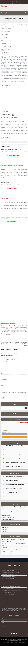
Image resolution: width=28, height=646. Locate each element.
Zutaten (8, 218)
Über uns (3, 618)
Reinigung (13, 186)
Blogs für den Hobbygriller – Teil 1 (9, 549)
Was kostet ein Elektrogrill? (7, 511)
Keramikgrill (4, 547)
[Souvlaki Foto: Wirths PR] (14, 97)
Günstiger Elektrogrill (10, 3)
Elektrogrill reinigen (5, 182)
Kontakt (3, 620)
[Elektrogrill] (14, 7)
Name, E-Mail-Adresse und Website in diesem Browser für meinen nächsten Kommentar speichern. (14, 393)
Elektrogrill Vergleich (18, 3)
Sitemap (3, 622)
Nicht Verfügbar (14, 437)
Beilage (22, 24)
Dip (20, 217)
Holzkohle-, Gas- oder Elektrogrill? (9, 513)
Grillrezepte (13, 24)
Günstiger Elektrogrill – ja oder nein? (10, 517)
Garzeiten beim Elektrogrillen (8, 519)
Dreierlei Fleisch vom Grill (7, 551)
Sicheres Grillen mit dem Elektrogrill (9, 508)
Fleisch (25, 24)
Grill (2, 153)
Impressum (3, 624)
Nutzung (12, 26)
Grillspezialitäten (4, 215)
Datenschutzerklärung (5, 626)
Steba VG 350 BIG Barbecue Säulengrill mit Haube (14, 426)
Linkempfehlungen (5, 628)
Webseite (3, 385)
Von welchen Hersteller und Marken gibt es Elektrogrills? (14, 506)
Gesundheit (3, 26)
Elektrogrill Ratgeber (15, 151)
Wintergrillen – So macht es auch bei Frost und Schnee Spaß (13, 544)
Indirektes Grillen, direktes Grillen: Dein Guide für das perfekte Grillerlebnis (13, 540)
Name (2, 373)
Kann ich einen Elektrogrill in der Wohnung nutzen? (11, 149)
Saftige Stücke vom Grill (7, 553)
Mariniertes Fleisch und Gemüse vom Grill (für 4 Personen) (21, 343)
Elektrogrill (4, 13)
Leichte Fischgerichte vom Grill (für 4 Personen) (7, 342)
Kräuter (2, 218)
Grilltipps (4, 531)
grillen (6, 26)
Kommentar (4, 361)
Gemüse (23, 217)
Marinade (9, 26)
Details (14, 434)
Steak (9, 153)
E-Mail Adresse (4, 379)
